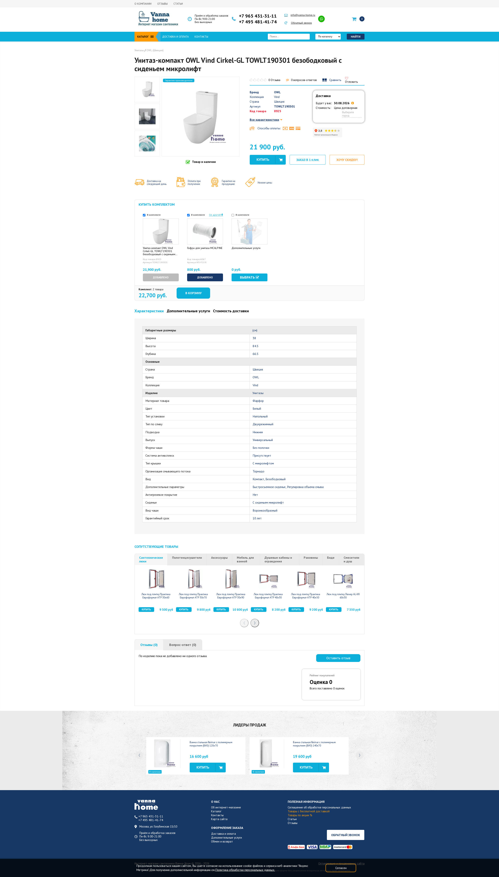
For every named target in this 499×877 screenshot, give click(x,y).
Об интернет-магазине (226, 807)
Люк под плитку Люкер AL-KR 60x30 (343, 596)
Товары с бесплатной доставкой (309, 811)
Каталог (216, 811)
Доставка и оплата (175, 36)
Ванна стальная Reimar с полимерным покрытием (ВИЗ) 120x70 (211, 744)
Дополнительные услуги (226, 837)
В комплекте (153, 214)
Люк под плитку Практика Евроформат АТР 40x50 (305, 596)
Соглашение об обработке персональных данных (319, 807)
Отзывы (162, 3)
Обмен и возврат (222, 841)
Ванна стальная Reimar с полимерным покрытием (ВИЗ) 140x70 (314, 744)
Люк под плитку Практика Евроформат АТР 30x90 (230, 596)
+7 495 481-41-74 (258, 22)
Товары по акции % (300, 815)
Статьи (178, 3)
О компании (142, 3)
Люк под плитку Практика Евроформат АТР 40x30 (268, 596)
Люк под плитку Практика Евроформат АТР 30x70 (193, 596)
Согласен (341, 868)
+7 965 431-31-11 (258, 16)
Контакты (201, 36)
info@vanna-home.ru (303, 15)
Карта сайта (219, 819)
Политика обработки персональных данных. (245, 870)
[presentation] (244, 623)
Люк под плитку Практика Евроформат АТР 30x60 (156, 596)
